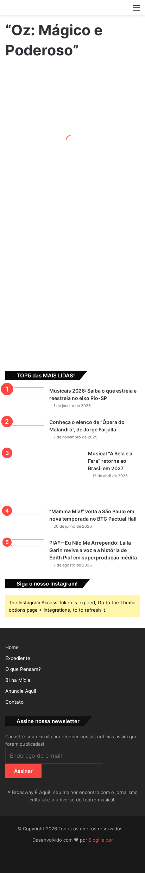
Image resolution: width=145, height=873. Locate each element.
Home (12, 647)
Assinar (23, 771)
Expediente (17, 658)
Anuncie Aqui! (20, 691)
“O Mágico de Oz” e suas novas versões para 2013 (23, 238)
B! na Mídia (17, 680)
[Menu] (136, 10)
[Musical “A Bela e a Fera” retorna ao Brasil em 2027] (44, 476)
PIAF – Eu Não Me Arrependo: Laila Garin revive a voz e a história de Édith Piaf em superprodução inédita (93, 550)
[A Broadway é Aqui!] (72, 7)
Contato (14, 702)
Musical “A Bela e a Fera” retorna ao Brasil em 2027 (110, 460)
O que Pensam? (23, 669)
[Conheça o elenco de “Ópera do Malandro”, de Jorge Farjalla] (24, 432)
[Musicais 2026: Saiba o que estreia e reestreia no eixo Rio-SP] (24, 400)
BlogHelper (101, 840)
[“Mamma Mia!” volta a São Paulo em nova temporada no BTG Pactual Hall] (24, 521)
